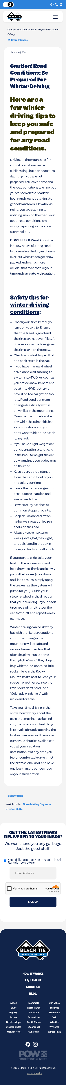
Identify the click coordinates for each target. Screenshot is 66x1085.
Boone (13, 1017)
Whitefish (54, 1027)
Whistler (54, 1022)
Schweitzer (34, 1017)
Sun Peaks (33, 1032)
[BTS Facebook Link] (29, 1044)
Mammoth (33, 1003)
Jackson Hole (13, 1032)
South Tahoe (34, 1022)
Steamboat (34, 1027)
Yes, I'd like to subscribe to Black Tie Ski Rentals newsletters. (34, 861)
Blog (33, 994)
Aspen (13, 1003)
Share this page (19, 40)
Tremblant (54, 1013)
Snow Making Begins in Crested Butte (28, 807)
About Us (33, 987)
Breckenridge (13, 1022)
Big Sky (13, 1013)
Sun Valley (54, 1003)
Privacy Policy (34, 1073)
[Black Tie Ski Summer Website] (8, 4)
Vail (54, 1017)
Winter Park (54, 1032)
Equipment (33, 980)
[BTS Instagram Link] (37, 1044)
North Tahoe (34, 1008)
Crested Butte (13, 1027)
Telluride (54, 1008)
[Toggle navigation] (55, 17)
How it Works (33, 974)
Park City (34, 1013)
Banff (13, 1008)
